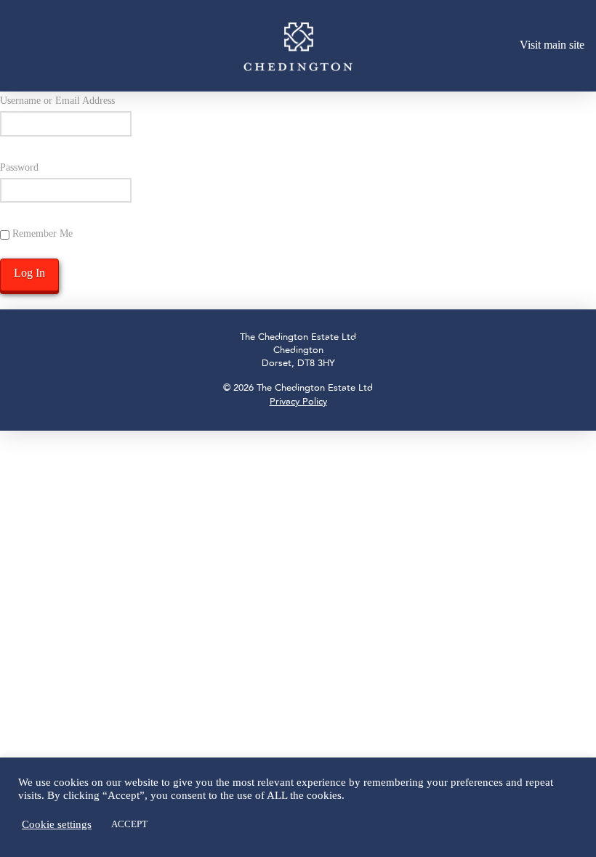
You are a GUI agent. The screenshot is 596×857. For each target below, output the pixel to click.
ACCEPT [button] (129, 824)
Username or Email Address (57, 100)
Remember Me (41, 233)
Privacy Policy (298, 402)
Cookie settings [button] (57, 824)
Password (19, 167)
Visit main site (552, 44)
